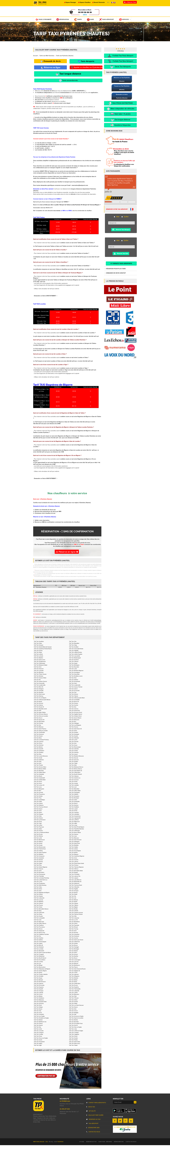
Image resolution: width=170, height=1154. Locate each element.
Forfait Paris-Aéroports (97, 1102)
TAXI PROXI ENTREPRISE (122, 103)
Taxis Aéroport (108, 19)
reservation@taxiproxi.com (80, 185)
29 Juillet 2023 (65, 1109)
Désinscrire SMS (93, 1127)
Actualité (92, 1111)
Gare (92, 19)
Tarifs (79, 19)
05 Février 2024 (65, 1101)
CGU (46, 1141)
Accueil (81, 1141)
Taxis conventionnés (70, 80)
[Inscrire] (135, 1102)
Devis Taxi (91, 1107)
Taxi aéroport (93, 1123)
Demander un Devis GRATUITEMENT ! (45, 296)
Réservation (64, 19)
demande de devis (49, 91)
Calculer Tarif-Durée (95, 1115)
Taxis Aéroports (87, 61)
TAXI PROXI (60, 1141)
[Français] (112, 2)
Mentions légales (39, 1141)
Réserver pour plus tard (116, 269)
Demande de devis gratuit (116, 273)
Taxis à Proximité (44, 19)
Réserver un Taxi (94, 1119)
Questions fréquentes (122, 125)
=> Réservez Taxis (130, 2)
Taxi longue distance (70, 73)
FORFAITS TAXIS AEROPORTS (122, 263)
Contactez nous (94, 1132)
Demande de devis (52, 61)
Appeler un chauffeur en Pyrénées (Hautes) (87, 67)
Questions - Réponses (105, 1141)
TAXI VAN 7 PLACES (122, 114)
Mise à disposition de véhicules (122, 108)
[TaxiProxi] (38, 1110)
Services (125, 19)
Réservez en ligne (51, 67)
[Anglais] (115, 2)
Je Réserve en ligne (66, 551)
